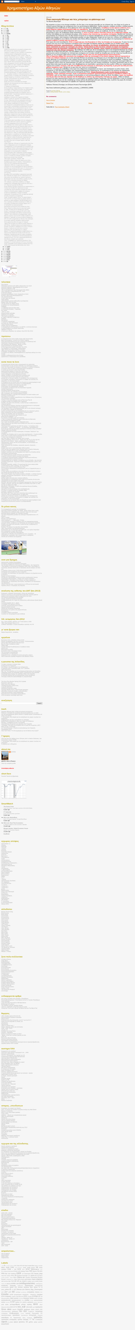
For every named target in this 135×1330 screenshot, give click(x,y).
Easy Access (5, 875)
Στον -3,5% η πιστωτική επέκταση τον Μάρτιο (15, 180)
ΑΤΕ (16, 1287)
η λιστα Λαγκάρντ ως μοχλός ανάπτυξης (12, 328)
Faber (27, 1271)
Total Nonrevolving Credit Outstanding (12, 692)
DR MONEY (4, 899)
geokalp (13, 752)
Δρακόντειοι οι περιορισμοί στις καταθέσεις (13, 356)
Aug (6, 41)
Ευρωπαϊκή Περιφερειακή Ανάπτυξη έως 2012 (14, 1127)
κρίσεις (3, 1302)
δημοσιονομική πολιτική (8, 607)
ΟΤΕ (41, 1309)
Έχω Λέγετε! (7, 141)
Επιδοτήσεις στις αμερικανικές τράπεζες (12, 386)
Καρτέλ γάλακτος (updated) (9, 1146)
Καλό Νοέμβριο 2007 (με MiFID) (10, 1063)
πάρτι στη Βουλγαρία (7, 1116)
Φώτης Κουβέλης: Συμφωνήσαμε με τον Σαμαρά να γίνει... (19, 87)
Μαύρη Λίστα (5, 904)
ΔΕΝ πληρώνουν (6, 669)
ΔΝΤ (6, 1292)
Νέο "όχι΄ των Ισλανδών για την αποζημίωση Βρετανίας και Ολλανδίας (20, 671)
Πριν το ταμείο (5, 517)
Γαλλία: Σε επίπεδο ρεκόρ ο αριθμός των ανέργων (17, 191)
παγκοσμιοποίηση (6, 1311)
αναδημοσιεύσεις (54, 91)
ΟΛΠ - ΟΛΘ (4, 1245)
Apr (6, 47)
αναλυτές (4, 1285)
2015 (5, 30)
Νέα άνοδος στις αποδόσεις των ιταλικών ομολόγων (17, 177)
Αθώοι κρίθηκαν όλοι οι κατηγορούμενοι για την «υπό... (18, 107)
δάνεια (19, 1289)
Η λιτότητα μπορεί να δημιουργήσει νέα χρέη (15, 54)
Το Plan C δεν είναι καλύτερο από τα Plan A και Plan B (16, 400)
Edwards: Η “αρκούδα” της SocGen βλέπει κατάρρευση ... (19, 217)
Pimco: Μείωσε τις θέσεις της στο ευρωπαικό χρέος (17, 208)
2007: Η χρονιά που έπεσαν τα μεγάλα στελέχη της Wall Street (18, 1109)
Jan (6, 249)
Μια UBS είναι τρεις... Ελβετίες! (12, 95)
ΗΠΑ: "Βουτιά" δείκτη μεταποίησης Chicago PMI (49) (17, 61)
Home (90, 103)
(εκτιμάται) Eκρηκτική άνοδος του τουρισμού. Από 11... (18, 92)
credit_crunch (31, 1267)
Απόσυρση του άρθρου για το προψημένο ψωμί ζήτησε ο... (19, 154)
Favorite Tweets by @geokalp (9, 776)
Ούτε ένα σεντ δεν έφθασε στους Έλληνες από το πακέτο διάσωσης (20, 449)
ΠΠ (41, 1313)
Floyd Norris (4, 921)
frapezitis (4, 846)
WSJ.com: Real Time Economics (13, 823)
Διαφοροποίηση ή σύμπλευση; (10, 1161)
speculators (28, 1279)
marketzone (4, 853)
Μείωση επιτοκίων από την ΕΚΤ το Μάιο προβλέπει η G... (19, 215)
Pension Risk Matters (7, 981)
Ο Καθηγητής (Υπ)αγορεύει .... (9, 863)
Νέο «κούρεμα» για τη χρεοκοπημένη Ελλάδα (14, 393)
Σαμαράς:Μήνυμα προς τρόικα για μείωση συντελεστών (16, 711)
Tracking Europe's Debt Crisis (9, 685)
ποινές (22, 1313)
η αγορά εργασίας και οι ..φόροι (10, 603)
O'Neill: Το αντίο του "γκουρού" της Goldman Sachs (17, 98)
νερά (33, 1307)
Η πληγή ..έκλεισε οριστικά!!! (9, 1075)
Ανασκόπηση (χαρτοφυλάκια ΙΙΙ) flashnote (13, 1056)
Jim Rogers (4, 926)
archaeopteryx (5, 860)
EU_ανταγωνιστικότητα (7, 1271)
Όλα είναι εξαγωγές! (6, 1214)
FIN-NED (39, 1271)
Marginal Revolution (7, 977)
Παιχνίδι (3, 1158)
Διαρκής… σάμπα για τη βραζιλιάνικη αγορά (13, 1115)
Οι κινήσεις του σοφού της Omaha (11, 1108)
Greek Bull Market (6, 852)
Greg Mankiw (5, 922)
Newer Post (49, 103)
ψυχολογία (5, 1324)
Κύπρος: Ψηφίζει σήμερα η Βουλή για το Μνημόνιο (17, 111)
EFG (23, 1269)
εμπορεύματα (18, 1294)
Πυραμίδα (4, 1134)
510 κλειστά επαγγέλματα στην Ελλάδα (12, 597)
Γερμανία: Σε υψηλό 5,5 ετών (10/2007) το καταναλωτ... (18, 52)
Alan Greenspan (6, 1180)
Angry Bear (4, 960)
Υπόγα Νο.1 (4, 886)
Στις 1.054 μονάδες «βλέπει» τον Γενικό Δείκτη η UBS (16, 621)
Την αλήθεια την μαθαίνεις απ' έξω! (11, 1185)
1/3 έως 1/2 (4, 1029)
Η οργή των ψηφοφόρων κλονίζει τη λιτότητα (15, 192)
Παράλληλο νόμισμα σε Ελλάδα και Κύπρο (13, 343)
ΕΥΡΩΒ (35, 1296)
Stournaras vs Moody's (7, 316)
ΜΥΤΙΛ (15, 1307)
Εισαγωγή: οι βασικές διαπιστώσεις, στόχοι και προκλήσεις (17, 593)
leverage (24, 1275)
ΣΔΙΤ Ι (3, 1236)
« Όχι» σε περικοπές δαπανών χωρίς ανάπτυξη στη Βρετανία (18, 419)
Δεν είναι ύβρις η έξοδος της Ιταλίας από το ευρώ (15, 438)
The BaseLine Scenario (8, 947)
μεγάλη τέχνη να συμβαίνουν (9, 325)
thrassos (3, 850)
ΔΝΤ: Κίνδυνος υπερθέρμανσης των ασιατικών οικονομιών (19, 135)
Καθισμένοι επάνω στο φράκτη (10, 1165)
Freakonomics (5, 973)
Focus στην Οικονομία (7, 891)
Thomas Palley (5, 948)
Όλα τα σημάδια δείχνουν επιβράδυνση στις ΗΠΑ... (15, 1154)
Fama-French (5, 918)
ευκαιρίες (29, 1296)
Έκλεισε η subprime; (7, 1111)
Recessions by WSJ (7, 649)
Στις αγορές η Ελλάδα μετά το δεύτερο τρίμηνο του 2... (17, 203)
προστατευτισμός (6, 1315)
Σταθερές (3, 306)
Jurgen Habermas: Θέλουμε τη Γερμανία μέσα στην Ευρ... (19, 143)
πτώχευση (32, 1315)
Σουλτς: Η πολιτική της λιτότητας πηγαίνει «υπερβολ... (18, 155)
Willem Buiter (5, 950)
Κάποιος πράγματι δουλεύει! (9, 1071)
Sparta (22, 1279)
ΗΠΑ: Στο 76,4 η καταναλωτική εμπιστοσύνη (15, 163)
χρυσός (40, 1322)
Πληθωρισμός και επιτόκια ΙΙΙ (9, 1187)
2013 (5, 33)
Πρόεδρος (4, 1117)
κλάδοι (27, 1300)
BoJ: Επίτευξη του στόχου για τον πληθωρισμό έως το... (18, 175)
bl (38, 1265)
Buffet (7, 1267)
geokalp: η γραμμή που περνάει (10, 491)
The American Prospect (8, 989)
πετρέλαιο (38, 1311)
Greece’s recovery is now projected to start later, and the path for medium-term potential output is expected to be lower (19, 595)
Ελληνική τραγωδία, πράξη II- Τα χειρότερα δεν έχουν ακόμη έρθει (19, 464)
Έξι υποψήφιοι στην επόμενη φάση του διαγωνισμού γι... (18, 124)
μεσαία (35, 1302)
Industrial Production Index (9, 688)
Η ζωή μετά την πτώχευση (8, 665)
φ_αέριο (10, 1322)
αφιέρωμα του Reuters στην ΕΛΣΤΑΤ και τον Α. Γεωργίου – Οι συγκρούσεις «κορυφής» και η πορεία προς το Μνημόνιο (18, 534)
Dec (6, 35)
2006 (5, 261)
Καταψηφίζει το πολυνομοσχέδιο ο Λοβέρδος (15, 151)
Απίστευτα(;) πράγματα (7, 1199)
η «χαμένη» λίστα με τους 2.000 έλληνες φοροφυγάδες (16, 570)
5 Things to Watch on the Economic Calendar (15, 824)
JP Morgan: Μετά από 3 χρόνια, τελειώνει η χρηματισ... (18, 121)
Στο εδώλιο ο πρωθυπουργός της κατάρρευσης (14, 667)
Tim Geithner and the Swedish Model (12, 1005)
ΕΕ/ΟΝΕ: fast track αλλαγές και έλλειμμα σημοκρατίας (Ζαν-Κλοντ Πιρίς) (21, 482)
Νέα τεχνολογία (5, 1244)
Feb (6, 248)
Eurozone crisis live (7, 682)
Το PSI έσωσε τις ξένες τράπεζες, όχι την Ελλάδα (14, 465)
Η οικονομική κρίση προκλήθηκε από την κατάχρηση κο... (19, 120)
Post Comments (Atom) (62, 107)
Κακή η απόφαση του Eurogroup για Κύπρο (13, 374)
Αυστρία (20, 1287)
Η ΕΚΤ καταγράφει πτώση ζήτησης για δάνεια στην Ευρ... (18, 243)
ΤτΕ (33, 1319)
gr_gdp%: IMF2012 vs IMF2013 (10, 317)
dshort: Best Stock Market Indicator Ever (12, 642)
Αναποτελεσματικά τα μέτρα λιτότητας (12, 459)
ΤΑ (11, 1317)
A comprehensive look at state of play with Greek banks (17, 338)
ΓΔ (41, 1287)
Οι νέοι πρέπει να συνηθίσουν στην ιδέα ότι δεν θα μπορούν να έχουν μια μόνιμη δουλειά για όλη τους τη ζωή (20, 471)
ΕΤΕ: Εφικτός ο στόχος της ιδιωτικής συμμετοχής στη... (18, 137)
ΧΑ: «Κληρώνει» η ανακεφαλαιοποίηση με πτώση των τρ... (19, 104)
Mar (6, 246)
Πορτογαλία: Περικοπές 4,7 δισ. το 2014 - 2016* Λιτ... (17, 55)
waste (3, 858)
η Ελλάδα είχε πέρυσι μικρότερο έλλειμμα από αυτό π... (18, 189)
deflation (3, 1269)
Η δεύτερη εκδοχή (6, 292)
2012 (5, 251)
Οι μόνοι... (4, 1172)
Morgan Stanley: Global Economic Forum (16, 828)
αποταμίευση (38, 1285)
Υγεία (2, 1243)
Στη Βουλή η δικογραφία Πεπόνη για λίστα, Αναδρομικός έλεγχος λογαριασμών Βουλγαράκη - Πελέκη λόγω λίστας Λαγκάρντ (19, 578)
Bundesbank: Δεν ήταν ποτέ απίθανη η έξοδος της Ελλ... (18, 178)
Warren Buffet (5, 1123)
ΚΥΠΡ (12, 1302)
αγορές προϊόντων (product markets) (11, 598)
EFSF (28, 1269)
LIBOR (32, 1275)
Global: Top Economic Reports (11, 830)
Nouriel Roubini (5, 939)
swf (2, 1281)
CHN (12, 1267)
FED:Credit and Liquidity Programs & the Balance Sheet (17, 656)
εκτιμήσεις (30, 1292)
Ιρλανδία (16, 1298)
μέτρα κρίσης (26, 1304)
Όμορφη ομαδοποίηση (7, 1054)
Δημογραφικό (5, 1255)
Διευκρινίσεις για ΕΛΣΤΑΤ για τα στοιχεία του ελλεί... (17, 206)
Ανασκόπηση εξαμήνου (7, 1147)
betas (36, 1265)
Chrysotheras (5, 857)
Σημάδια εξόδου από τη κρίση (9, 1043)
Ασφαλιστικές (5, 1257)
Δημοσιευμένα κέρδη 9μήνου (9, 1060)
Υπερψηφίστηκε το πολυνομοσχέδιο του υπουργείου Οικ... (19, 146)
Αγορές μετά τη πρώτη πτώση (9, 1089)
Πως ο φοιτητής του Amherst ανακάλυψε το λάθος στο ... (18, 201)
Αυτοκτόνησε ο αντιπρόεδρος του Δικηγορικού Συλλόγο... (18, 106)
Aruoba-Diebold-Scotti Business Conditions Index (15, 646)
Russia (3, 1279)
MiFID (40, 1275)
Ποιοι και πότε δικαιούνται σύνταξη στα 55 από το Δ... (17, 232)
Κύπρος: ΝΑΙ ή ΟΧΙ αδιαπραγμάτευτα (11, 295)
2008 (5, 258)
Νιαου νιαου (4, 1256)
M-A (36, 1275)
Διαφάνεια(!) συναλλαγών (8, 1092)
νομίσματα (38, 1307)
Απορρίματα (4, 1240)
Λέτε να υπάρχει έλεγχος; (8, 1120)
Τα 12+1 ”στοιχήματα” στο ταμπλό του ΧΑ (13, 1055)
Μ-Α (21, 1302)
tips (10, 1281)
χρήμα (35, 1322)
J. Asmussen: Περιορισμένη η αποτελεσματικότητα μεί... (18, 235)
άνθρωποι (20, 1285)
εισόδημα (18, 1292)
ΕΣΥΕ (3, 1296)
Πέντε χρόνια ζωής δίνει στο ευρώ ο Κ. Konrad (16, 222)
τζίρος (23, 1317)
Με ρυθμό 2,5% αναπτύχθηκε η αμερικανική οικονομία (18, 174)
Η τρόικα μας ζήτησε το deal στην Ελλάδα (13, 370)
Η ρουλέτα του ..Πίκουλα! (8, 1084)
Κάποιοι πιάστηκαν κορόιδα (9, 1039)
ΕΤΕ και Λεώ (7, 172)
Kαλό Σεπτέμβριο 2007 (7, 1070)
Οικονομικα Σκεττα (6, 864)
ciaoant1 (3, 847)
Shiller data (4, 645)
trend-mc (3, 854)
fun (6, 1273)
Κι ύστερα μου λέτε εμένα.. (8, 1069)
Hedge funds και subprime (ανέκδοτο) (12, 1170)
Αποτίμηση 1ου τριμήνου (8, 1086)
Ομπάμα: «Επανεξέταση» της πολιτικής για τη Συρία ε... (18, 78)
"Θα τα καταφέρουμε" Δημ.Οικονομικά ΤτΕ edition (15, 290)
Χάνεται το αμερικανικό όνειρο (9, 1149)
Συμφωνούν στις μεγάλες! (8, 1051)
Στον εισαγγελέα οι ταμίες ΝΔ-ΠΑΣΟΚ (11, 531)
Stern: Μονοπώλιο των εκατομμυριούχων (13, 528)
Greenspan (27, 1273)
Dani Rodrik (4, 916)
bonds (40, 1265)
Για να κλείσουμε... (6, 1175)
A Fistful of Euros (6, 959)
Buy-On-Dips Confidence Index (10, 644)
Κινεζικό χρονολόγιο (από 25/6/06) (11, 1130)
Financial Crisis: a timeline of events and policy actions (17, 655)
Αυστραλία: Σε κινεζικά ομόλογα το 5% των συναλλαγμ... (18, 242)
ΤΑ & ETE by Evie (6, 883)
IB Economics (5, 873)
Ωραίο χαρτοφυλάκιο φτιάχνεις (10, 1064)
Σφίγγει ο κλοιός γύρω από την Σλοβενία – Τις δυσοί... (18, 58)
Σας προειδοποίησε (6, 296)
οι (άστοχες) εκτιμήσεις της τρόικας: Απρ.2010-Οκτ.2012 (17, 331)
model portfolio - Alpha (7, 1277)
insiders (9, 1275)
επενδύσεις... (26, 1294)
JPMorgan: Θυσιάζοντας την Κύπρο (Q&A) (13, 351)
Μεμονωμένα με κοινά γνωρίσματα (11, 1059)
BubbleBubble (5, 962)
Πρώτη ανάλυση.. (6, 1085)
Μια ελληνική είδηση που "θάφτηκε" (11, 1219)
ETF (41, 1269)
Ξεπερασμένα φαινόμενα (8, 1218)
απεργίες (3, 318)
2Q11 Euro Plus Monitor (8, 684)
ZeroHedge (4, 990)
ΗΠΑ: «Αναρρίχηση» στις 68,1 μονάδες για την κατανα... (18, 63)
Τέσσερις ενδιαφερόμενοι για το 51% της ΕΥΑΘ (16, 123)
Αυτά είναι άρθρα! (6, 1082)
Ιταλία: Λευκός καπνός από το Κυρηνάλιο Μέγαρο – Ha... (18, 149)
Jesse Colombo (5, 925)
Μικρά (3, 1077)
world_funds (38, 1281)
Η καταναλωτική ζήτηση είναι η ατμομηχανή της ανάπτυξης (18, 364)
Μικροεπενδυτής (5, 1307)
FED (30, 1271)
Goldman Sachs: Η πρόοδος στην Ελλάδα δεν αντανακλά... (19, 75)
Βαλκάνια (26, 1287)
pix (24, 1277)
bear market (28, 1265)
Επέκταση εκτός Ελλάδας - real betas (11, 1088)
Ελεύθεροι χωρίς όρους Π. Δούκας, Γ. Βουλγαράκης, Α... (18, 161)
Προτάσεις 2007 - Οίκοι (8, 1097)
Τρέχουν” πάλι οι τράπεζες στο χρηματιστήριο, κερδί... (18, 214)
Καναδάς (40, 1298)
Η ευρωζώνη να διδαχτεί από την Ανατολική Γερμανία (16, 387)
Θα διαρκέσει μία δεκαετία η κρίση (10, 420)
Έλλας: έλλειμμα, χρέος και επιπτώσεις (12, 1027)
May (6, 46)
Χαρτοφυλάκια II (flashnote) (9, 1058)
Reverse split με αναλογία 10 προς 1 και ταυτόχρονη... (18, 169)
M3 (38, 1275)
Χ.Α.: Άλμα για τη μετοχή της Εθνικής (13, 185)
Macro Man (4, 932)
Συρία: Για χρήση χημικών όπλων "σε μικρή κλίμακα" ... (18, 197)
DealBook (6, 834)
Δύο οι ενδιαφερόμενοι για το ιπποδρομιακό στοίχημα (17, 145)
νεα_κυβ (21, 1307)
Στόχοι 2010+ (5, 1018)
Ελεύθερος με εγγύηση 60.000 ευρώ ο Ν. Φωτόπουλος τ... (19, 168)
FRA (3, 1273)
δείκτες (27, 1289)
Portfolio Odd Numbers (7, 984)
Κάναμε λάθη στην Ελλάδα (8, 430)
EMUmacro (35, 1269)
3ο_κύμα (7, 1265)
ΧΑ (27, 1322)
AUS (21, 1265)
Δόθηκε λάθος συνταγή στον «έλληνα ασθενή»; (14, 478)
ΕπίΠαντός (4, 893)
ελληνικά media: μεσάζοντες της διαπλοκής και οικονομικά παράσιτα (20, 523)
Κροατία (8, 1302)
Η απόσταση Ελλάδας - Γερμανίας (11, 309)
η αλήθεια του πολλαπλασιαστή (10, 305)
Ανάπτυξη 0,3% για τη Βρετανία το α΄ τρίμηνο (15, 229)
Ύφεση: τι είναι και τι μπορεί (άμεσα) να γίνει (13, 1035)
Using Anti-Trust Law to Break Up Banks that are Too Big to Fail (19, 1008)
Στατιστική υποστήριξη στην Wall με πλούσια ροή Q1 (17, 212)
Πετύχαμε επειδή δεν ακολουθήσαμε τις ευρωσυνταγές (16, 676)
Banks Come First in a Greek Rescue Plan (13, 467)
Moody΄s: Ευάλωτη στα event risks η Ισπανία (15, 228)
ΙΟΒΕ (11, 1298)
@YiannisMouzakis (6, 871)
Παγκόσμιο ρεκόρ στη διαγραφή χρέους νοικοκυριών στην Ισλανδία (20, 672)
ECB (19, 1269)
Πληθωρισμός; (5, 1157)
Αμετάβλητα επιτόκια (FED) (9, 1191)
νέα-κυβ (29, 1307)
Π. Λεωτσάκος (5, 901)
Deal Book (4, 966)
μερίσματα (30, 1302)
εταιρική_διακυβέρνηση (17, 1296)
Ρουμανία (40, 1315)
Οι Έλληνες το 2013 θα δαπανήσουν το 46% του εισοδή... (19, 109)
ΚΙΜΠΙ (3, 876)
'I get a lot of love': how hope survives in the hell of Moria (18, 808)
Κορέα (31, 1300)
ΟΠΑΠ (37, 1309)
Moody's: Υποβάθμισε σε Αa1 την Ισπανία (13, 722)
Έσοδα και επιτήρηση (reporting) (10, 608)
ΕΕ (13, 1292)
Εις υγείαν (4, 310)
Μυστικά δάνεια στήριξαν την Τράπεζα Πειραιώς (14, 513)
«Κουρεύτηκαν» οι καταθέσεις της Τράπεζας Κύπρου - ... (18, 134)
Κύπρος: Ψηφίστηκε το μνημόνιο (12, 80)
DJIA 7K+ (4, 1036)
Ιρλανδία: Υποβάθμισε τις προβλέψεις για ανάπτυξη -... (18, 60)
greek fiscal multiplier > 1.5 (9, 416)
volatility (29, 1281)
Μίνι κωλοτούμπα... (6, 1215)
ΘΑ (41, 1296)
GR (23, 1273)
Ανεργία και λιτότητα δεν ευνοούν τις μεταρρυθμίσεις (16, 383)
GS (32, 1273)
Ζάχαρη (3, 845)
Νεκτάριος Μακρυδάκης (8, 865)
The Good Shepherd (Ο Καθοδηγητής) (12, 1196)
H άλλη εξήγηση (5, 1181)
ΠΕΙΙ (20, 1311)
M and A (3, 1192)
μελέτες (25, 1302)
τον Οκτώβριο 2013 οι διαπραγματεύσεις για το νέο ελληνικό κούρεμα (20, 408)
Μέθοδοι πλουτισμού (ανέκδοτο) (10, 1135)
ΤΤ (30, 1319)
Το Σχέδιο (4, 1177)
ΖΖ (39, 1296)
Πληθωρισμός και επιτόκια (8, 1190)
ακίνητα (9, 1283)
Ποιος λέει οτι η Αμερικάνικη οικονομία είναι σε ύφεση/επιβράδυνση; (20, 1042)
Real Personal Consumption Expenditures (13, 693)
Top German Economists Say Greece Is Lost (13, 415)
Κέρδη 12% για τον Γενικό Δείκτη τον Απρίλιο (15, 81)
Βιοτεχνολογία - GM (6, 1241)
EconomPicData (6, 967)
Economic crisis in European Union (11, 651)
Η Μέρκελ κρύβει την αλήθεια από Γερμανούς (14, 401)
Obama (19, 1277)
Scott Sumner (5, 944)
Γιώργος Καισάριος (6, 895)
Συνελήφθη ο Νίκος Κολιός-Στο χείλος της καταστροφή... (18, 89)
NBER (14, 1277)
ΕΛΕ (41, 1292)
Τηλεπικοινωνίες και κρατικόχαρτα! (11, 1225)
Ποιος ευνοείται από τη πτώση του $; (11, 1184)
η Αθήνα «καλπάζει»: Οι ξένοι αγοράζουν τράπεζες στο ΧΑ (17, 624)
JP (15, 1275)
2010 (5, 254)
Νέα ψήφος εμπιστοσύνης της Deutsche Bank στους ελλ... (19, 126)
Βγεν (31, 1287)
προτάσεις (16, 1315)
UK (15, 1281)
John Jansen (5, 928)
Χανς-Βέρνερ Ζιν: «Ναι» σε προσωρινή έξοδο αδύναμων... (19, 132)
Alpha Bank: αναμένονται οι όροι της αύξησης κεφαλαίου (18, 114)
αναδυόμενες (39, 1283)
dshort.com (4, 648)
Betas (3, 1099)
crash (24, 1267)
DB (37, 1267)
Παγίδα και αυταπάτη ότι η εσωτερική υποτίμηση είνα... (18, 49)
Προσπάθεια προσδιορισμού (9, 1040)
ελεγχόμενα (4, 1022)
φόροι (16, 1322)
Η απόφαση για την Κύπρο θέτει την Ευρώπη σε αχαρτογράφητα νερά (21, 382)
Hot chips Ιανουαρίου (7, 1096)
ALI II (2, 878)
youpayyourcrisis (6, 861)
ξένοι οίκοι (6, 1309)
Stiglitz (34, 1279)
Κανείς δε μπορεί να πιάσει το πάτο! (11, 1033)
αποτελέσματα (5, 1287)
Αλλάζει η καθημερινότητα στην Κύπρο (12, 355)
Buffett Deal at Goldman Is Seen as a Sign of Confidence (17, 721)
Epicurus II (4, 856)
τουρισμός (29, 1317)
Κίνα (23, 1300)
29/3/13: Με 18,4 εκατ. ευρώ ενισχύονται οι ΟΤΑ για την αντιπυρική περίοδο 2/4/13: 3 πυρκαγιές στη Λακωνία (20, 584)
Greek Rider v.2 (5, 843)
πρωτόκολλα (24, 1315)
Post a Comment (50, 100)
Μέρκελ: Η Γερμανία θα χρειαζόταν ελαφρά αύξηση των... (18, 231)
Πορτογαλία (35, 1313)
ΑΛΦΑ (13, 1283)
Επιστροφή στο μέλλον (7, 1004)
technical (6, 1281)
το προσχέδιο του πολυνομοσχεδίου (13, 205)
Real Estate (4, 1229)
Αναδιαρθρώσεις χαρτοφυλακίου (10, 1095)
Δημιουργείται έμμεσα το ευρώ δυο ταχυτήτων (14, 371)
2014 (5, 32)
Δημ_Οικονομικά (36, 1289)
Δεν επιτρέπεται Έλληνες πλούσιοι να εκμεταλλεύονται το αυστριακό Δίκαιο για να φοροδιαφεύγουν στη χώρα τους (20, 406)
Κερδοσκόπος (5, 898)
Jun (6, 44)
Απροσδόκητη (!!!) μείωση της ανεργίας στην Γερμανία (16, 724)
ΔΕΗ (2, 1228)
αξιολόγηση (29, 1285)
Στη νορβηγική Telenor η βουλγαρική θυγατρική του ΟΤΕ (18, 148)
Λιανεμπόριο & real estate (8, 1233)
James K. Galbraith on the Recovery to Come (14, 1006)
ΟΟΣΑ (32, 1309)
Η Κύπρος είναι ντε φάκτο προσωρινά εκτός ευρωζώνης (17, 368)
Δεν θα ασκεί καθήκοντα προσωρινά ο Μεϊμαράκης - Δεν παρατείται (20, 565)
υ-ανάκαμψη (38, 1319)
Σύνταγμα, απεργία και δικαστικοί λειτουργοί (13, 563)
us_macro (23, 1281)
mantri (3, 867)
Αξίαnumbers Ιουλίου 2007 (9, 1074)
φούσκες (22, 1322)
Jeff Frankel (4, 924)
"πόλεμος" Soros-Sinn (10, 67)
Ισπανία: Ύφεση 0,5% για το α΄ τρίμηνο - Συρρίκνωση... (18, 57)
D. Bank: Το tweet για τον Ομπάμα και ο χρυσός (16, 209)
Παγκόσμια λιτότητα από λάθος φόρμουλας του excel (16, 286)
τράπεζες (38, 1317)
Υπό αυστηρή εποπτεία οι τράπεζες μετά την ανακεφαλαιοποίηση (19, 521)
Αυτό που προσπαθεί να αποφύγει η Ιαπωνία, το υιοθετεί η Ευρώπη (20, 367)
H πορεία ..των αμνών (7, 1232)
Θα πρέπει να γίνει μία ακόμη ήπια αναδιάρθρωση (15, 489)
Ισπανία (26, 1298)
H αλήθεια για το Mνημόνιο (9, 744)
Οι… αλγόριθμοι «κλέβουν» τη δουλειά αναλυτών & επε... (19, 74)
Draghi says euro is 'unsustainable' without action (15, 448)
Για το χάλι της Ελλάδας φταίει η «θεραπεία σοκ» (15, 422)
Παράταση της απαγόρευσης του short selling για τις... (17, 83)
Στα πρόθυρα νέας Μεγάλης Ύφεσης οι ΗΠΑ (13, 344)
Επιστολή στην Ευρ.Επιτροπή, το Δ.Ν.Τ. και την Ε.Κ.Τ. (16, 1020)
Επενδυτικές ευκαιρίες (7, 1230)
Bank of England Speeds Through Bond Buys (15, 819)
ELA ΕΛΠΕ (7, 118)
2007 (5, 259)
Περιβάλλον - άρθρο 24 (8, 1239)
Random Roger (5, 943)
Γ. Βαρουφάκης (5, 869)
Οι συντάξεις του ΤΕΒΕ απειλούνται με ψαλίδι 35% (17, 91)
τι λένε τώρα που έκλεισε (8, 298)
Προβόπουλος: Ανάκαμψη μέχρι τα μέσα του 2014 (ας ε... (18, 183)
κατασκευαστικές (16, 1300)
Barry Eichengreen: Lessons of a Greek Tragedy (15, 340)
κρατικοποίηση (38, 1300)
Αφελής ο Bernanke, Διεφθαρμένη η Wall (12, 1155)
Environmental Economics (8, 970)
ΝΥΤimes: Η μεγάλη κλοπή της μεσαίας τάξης (14, 490)
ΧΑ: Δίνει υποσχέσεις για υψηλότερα (13, 195)
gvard (3, 889)
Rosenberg (34, 1277)
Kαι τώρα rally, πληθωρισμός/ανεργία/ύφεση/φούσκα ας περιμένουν (20, 1168)
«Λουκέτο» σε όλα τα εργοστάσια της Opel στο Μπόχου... (18, 166)
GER (18, 1273)
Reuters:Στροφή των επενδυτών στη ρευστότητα (16, 77)
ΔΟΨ (9, 1292)
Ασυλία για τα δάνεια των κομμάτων (11, 536)
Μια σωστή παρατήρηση (8, 1067)
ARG (15, 1265)
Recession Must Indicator (8, 1038)
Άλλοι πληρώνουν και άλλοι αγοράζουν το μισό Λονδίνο (17, 412)
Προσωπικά (4, 1024)
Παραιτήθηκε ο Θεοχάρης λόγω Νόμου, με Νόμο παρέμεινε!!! (18, 580)
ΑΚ (5, 1283)
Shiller (15, 1279)
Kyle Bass (4, 931)
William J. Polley (6, 951)
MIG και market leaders (8, 1217)
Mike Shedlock (5, 937)
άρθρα (11, 1287)
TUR (12, 1281)
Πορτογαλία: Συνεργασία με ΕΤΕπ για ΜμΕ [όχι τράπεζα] (18, 194)
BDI (24, 1265)
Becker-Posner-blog (7, 911)
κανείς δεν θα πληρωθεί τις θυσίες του (12, 1021)
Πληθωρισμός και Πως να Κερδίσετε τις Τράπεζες (15, 719)
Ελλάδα (60, 91)
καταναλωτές (6, 1300)
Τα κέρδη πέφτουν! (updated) (9, 1159)
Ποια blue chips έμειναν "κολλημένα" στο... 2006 (14, 1052)
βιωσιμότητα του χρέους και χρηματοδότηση (13, 609)
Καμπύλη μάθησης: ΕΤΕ (8, 288)
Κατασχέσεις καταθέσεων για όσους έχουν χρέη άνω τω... (19, 115)
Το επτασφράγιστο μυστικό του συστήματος (13, 509)
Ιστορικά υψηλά (5, 1078)
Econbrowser (5, 917)
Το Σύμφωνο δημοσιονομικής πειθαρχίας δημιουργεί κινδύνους (19, 457)
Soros (19, 1279)
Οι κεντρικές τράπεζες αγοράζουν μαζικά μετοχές (16, 220)
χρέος (31, 1322)
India (2, 1275)
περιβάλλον (31, 1311)
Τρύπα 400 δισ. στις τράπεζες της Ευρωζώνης (14, 391)
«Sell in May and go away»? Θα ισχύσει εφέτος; (16, 66)
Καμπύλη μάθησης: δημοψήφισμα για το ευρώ (14, 287)
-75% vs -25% (5, 312)
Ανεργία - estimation (7, 1032)
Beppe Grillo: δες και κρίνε (8, 302)
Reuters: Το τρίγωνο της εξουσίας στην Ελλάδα (14, 527)
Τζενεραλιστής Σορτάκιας (8, 880)
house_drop (38, 1273)
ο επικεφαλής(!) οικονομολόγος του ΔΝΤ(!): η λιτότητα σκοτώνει (19, 327)
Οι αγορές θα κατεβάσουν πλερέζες (13, 171)
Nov (6, 36)
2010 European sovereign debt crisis (11, 695)
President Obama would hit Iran (10, 390)
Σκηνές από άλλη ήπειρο (8, 1119)
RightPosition (5, 890)
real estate (4, 1221)
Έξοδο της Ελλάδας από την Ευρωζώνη (12, 413)
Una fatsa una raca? (7, 1201)
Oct (6, 38)
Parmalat (4, 1128)
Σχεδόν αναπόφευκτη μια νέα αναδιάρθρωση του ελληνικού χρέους (20, 411)
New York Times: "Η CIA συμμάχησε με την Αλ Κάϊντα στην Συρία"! (19, 730)
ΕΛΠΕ (11, 1294)
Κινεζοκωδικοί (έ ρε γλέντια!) (9, 1122)
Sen (13, 1279)
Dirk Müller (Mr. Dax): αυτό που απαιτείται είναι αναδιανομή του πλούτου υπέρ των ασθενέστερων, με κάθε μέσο (19, 493)
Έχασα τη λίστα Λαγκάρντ (8, 576)
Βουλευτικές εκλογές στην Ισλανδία (13, 157)
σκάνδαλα (5, 1317)
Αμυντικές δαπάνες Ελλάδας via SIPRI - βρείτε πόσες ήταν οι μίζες (20, 510)
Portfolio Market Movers (8, 982)
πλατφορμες (4, 1313)
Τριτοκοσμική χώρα (6, 1202)
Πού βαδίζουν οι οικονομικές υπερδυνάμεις (13, 348)
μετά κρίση (4, 1304)
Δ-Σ (15, 1289)
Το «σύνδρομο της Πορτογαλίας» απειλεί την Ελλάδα (16, 1151)
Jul (5, 43)
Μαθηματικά (4, 1093)
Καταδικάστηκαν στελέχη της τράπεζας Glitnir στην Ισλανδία (18, 674)
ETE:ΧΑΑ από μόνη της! (8, 1091)
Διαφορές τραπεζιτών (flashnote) (10, 1150)
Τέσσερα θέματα (5, 1066)
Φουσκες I (4, 1133)
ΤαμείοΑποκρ (17, 1317)
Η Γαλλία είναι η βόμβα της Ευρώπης (11, 409)
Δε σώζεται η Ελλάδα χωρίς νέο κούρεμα (12, 417)
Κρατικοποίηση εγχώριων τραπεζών (11, 1017)
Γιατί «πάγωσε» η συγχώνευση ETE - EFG (13, 291)
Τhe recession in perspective (9, 652)
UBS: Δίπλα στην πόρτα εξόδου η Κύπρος (13, 349)
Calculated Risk (5, 963)
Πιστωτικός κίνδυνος (7, 1176)
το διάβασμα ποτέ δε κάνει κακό (10, 307)
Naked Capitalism (6, 980)
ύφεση (4, 1322)
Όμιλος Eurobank (6, 1226)
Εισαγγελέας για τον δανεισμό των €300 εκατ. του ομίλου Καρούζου (20, 529)
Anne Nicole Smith (6, 1131)
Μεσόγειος (40, 1302)
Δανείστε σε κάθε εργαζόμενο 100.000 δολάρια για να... (18, 200)
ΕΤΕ (25, 1296)
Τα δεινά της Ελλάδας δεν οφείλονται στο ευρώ (16, 188)
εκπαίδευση (23, 1292)
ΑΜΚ (17, 1283)
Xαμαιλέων (4, 897)
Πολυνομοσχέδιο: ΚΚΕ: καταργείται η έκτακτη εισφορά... (18, 152)
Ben (33, 1265)
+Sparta (3, 879)
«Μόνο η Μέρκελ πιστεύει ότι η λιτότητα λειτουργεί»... (17, 117)
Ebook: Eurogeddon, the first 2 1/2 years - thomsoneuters (17, 641)
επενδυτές (33, 1294)
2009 (5, 256)
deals (40, 1267)
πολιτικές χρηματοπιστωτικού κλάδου (12, 605)
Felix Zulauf (4, 920)
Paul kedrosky (5, 940)
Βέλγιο (36, 1287)
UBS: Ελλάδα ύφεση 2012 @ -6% (10, 1016)
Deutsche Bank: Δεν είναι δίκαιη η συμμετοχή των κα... (18, 127)
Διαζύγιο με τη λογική (7, 314)
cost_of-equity (18, 1267)
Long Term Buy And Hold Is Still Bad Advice (13, 1002)
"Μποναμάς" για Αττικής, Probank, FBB (14, 158)
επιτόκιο (39, 1294)
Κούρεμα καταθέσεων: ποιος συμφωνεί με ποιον (14, 294)
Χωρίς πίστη (4, 1113)
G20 (9, 1273)
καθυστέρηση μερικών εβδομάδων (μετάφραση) (14, 301)
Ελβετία (37, 1292)
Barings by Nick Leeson (8, 1126)
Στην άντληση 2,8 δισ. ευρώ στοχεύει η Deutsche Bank (18, 131)
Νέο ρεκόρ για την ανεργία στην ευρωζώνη (15, 50)
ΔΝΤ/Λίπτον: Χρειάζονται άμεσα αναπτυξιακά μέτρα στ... (18, 225)
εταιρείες (8, 1296)
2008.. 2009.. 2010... (7, 1028)
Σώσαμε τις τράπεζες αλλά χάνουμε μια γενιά (13, 385)
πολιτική (28, 1313)
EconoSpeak (5, 969)
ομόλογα (27, 1309)
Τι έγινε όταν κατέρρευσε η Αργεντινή (11, 437)
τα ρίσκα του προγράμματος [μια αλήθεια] (13, 614)
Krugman (19, 1275)
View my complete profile (8, 763)
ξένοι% (14, 1309)
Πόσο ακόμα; (5, 299)
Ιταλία (32, 1298)
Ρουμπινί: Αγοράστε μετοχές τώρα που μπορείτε (16, 69)
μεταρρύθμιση (15, 1304)
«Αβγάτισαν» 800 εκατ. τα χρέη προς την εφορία (16, 165)
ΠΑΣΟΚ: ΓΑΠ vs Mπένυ (10, 84)
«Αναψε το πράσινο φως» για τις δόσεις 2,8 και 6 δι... (17, 112)
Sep (6, 40)
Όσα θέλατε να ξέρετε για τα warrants (13, 239)
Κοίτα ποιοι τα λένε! (6, 1194)
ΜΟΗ (11, 1307)
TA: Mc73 (4, 884)
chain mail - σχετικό (6, 1213)
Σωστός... (4, 1222)
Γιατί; (2, 1179)
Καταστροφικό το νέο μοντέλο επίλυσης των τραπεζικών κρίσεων (19, 365)
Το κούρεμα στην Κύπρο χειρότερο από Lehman (15, 372)
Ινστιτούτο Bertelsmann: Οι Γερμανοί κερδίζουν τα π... (17, 72)
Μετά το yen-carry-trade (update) (10, 1112)
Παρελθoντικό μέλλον (7, 1195)
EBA (15, 1269)
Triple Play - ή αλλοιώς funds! (9, 1137)
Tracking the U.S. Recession (9, 653)
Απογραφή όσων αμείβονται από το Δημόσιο (13, 571)
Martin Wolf (4, 936)
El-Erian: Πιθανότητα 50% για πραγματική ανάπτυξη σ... (18, 100)
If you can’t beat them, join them (12, 813)
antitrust (12, 1265)
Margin (3, 1124)
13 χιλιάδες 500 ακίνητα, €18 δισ (10, 604)
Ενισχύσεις (4, 1223)
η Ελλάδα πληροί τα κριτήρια (9, 612)
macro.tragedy (5, 872)
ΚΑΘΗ (35, 1298)
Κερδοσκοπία (5, 1162)
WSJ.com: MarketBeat (10, 817)
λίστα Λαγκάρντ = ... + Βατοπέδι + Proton (12, 520)
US (18, 1281)
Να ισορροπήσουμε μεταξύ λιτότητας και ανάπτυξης (16, 454)
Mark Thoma (5, 935)
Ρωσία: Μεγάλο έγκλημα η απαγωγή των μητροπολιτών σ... (19, 186)
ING (5, 1275)
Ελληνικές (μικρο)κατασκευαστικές (11, 1234)
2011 (5, 253)
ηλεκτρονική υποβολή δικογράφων (11, 562)
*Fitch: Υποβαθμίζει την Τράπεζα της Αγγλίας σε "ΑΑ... (18, 240)
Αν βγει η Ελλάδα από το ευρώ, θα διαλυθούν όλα (15, 450)
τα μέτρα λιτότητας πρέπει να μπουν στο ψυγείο (14, 456)
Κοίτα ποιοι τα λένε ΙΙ (7, 1173)
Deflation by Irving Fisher (8, 1031)
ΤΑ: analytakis (5, 882)
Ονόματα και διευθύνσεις (8, 1081)
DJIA (9, 1269)
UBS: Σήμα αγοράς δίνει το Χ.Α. (10, 623)
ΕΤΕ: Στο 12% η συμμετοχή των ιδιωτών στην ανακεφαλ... (19, 218)
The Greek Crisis (9, 806)
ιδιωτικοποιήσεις (5, 1298)
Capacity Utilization (6, 687)
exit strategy (21, 1271)
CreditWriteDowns (6, 964)
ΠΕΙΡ (25, 1311)
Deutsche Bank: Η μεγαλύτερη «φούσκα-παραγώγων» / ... (19, 94)
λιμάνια (17, 1302)
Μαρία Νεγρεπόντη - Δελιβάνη (9, 632)
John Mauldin (5, 929)
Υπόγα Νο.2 (4, 887)
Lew (29, 1275)
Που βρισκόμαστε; (6, 1166)
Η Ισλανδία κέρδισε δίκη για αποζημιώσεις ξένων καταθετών (18, 675)
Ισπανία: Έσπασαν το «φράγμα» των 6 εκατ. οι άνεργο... (18, 226)
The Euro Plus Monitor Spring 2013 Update (13, 681)
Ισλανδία (21, 1298)
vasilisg (3, 849)
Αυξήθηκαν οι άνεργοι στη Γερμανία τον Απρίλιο (16, 97)
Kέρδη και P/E (5, 1080)
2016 (5, 28)
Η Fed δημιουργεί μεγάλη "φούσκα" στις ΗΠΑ (14, 347)
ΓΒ (39, 1287)
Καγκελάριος (5, 894)
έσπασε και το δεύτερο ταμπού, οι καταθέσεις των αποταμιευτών (19, 378)
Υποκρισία (4, 1198)
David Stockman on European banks (11, 345)
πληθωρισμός (14, 1313)
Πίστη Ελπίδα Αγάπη (7, 324)
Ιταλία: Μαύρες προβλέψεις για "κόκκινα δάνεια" (16, 103)
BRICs (3, 1267)
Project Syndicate (6, 985)
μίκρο (41, 1304)
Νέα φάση (4, 1164)
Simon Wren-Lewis (6, 946)
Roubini (40, 1277)
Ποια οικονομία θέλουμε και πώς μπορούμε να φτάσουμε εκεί (18, 341)
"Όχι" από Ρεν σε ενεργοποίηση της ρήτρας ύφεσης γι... (18, 198)
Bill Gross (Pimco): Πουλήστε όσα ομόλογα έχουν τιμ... (18, 70)
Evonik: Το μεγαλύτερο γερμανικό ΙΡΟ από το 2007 (17, 211)
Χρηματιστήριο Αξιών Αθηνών (33, 8)
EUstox (16, 1271)
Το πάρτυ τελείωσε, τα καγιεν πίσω (11, 664)
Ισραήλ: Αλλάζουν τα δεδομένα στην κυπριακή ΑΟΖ (15, 375)
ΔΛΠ (2, 1292)
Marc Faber (4, 933)
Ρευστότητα (4, 1138)
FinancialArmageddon (7, 971)
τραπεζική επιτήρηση (9, 1319)
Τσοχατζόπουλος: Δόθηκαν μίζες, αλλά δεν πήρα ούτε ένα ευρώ (19, 512)
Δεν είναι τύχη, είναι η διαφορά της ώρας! (12, 1062)
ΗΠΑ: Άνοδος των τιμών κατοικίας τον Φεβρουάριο (17, 64)
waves (33, 1281)
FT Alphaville (7, 812)
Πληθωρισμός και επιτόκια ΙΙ (9, 1188)
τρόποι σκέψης (66, 91)
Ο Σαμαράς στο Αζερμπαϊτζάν (11, 86)
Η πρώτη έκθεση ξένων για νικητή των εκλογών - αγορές (17, 1073)
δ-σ (13, 1289)
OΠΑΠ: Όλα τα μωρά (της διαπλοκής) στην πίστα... (17, 245)
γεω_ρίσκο (5, 1289)
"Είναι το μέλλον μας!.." (7, 1025)
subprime (39, 1279)
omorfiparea (4, 868)
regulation (27, 1277)
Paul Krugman (5, 942)
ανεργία (13, 1285)
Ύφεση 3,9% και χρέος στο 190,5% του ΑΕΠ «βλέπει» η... (18, 223)
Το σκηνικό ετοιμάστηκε (8, 321)
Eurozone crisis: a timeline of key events (12, 640)
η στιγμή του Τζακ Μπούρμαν (9, 322)
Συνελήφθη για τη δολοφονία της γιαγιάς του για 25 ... (17, 138)
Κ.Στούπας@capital (6, 902)
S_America (8, 1279)
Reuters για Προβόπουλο (8, 518)
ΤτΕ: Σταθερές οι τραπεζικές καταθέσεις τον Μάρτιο (17, 181)
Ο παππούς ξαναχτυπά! (8, 1169)
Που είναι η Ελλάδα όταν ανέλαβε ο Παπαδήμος (14, 998)
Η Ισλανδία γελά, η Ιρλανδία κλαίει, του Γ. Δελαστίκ (15, 668)
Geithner (13, 1273)
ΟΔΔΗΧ (20, 1309)
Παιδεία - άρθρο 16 (6, 1237)
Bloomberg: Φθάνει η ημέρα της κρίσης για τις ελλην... (17, 160)
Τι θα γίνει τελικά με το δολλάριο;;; (10, 1183)
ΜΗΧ (35, 1304)
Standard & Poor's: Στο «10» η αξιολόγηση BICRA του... (18, 237)
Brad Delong (5, 913)
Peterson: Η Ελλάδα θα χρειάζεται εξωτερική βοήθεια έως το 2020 (19, 713)
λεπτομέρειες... (5, 611)
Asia (18, 1265)
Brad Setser (4, 914)
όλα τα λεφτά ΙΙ (5, 1253)
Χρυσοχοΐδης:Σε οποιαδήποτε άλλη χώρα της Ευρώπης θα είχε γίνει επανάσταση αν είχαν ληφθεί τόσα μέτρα (20, 480)
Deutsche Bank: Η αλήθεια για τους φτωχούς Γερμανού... (18, 129)
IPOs (12, 1275)
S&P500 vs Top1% (6, 329)
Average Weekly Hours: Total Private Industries (14, 689)
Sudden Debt (5, 988)
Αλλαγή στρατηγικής (7, 389)
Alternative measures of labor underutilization (14, 691)
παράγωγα (15, 1311)
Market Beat (4, 978)
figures (35, 1271)
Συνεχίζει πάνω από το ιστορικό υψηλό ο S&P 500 (17, 140)
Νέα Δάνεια (4, 320)
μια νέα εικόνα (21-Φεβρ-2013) (10, 303)
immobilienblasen (6, 975)
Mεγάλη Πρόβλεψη (6, 1100)
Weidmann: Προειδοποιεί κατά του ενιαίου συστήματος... (18, 234)
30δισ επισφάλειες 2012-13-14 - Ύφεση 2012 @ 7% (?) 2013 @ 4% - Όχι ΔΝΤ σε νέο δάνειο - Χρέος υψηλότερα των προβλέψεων (20, 440)
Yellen (2, 1283)
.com (2, 1265)
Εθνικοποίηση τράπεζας (8, 313)
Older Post (130, 103)
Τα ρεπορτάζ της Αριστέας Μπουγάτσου (12, 532)
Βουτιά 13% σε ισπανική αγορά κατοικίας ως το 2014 (17, 101)
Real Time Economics (7, 986)
